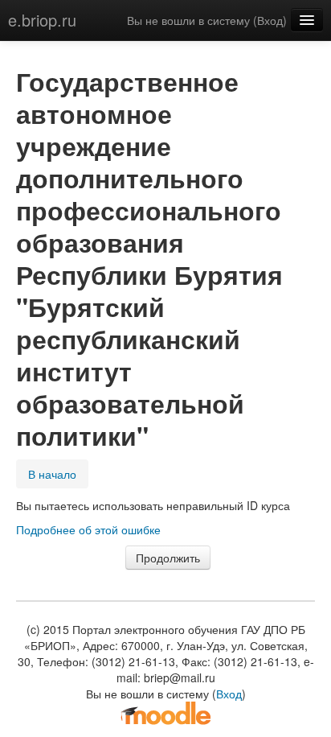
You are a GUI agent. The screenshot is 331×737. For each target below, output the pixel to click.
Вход (270, 20)
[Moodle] (165, 712)
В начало (52, 474)
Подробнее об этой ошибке (88, 529)
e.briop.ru (42, 19)
